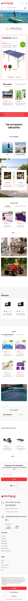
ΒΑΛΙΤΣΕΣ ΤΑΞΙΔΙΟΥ (6, 551)
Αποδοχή (14, 588)
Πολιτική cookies (9, 599)
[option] (14, 57)
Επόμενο (18, 77)
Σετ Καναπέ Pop (20, 334)
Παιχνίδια (20, 414)
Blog (2, 570)
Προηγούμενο (11, 77)
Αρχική (2, 560)
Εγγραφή (14, 479)
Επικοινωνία (4, 567)
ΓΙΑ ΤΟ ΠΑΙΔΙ (4, 546)
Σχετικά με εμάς (5, 565)
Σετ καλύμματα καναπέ (8, 334)
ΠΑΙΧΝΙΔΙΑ (3, 541)
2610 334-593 (11, 505)
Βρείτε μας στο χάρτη (12, 511)
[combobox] (14, 7)
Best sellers (7, 84)
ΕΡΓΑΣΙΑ (3, 536)
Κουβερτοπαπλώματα (20, 206)
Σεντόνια (7, 206)
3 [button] (16, 456)
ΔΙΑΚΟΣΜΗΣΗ (4, 548)
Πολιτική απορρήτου (18, 599)
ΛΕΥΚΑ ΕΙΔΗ (4, 543)
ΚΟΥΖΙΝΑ (3, 538)
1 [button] (13, 232)
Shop (2, 562)
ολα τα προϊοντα (14, 136)
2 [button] (15, 232)
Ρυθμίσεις (14, 596)
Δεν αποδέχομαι (14, 592)
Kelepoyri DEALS (20, 84)
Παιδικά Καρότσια (7, 414)
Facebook (14, 485)
